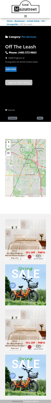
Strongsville (12, 24)
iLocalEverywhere (31, 401)
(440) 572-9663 (27, 52)
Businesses (20, 21)
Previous (12, 118)
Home (10, 21)
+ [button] (9, 142)
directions (11, 69)
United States (33, 21)
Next (40, 118)
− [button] (9, 146)
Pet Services (28, 36)
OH (43, 21)
